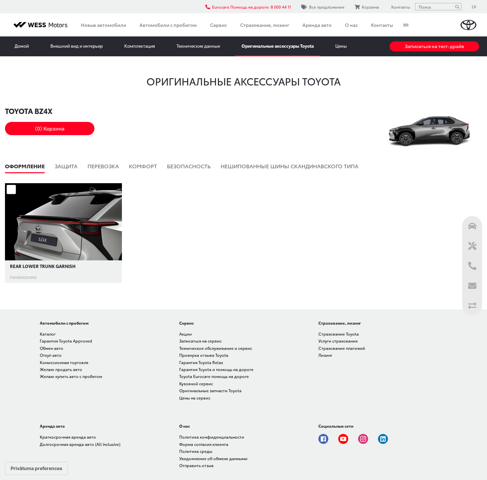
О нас (351, 25)
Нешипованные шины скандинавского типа (289, 166)
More (405, 24)
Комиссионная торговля (64, 362)
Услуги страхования (337, 341)
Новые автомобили (103, 25)
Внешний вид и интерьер (76, 46)
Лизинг (325, 355)
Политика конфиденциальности (211, 437)
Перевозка (103, 166)
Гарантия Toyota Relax (201, 362)
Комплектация (139, 46)
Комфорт (143, 166)
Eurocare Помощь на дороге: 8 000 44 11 (251, 7)
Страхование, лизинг (264, 25)
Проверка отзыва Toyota (203, 355)
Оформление (25, 166)
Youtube (343, 439)
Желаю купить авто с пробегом (71, 376)
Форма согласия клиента (203, 444)
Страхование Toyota (338, 334)
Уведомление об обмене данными (213, 458)
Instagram (363, 439)
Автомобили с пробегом (168, 25)
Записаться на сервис (200, 341)
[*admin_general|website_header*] (468, 25)
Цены (341, 46)
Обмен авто (51, 348)
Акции (185, 334)
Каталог (48, 334)
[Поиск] (457, 6)
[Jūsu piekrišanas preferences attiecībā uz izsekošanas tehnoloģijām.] (36, 468)
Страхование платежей (341, 348)
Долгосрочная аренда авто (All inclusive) (80, 444)
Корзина (370, 7)
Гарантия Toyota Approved (66, 341)
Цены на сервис (194, 397)
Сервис (218, 25)
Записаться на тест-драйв (434, 46)
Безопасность (189, 166)
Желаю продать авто (61, 369)
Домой (22, 46)
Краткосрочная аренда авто (68, 437)
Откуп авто (51, 355)
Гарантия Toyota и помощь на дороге (216, 369)
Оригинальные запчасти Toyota (210, 390)
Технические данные (198, 46)
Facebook (323, 439)
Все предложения (326, 7)
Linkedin (383, 439)
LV (474, 6)
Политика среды (195, 451)
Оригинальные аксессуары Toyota (278, 46)
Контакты (382, 25)
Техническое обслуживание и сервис (215, 348)
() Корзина (50, 128)
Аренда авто (317, 25)
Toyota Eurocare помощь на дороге (214, 376)
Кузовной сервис (196, 383)
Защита (66, 166)
